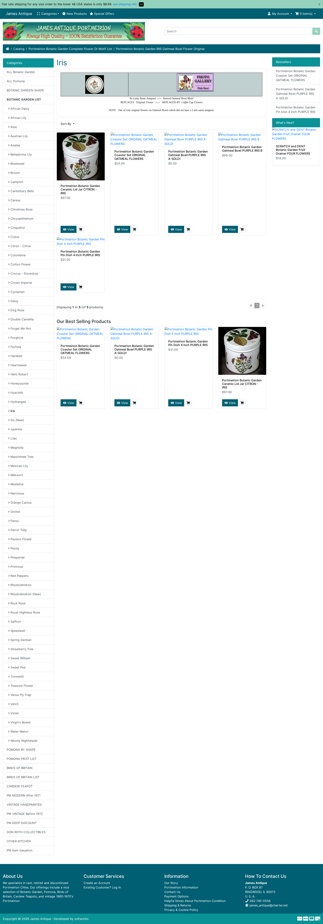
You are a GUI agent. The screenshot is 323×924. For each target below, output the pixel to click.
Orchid (15, 511)
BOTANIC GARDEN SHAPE (25, 90)
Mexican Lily (19, 466)
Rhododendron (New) (25, 594)
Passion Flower (21, 539)
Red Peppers (19, 576)
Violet (14, 713)
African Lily (18, 118)
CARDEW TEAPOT (20, 786)
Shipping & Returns (177, 905)
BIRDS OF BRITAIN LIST (23, 777)
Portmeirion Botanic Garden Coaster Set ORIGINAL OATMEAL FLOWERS (134, 155)
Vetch (14, 704)
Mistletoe (17, 484)
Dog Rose (17, 310)
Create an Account (97, 883)
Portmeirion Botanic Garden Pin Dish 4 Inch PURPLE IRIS (80, 253)
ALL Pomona (16, 81)
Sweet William (20, 658)
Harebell (16, 356)
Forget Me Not (20, 328)
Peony (14, 548)
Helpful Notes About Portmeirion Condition (195, 901)
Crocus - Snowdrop (24, 273)
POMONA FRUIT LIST (21, 759)
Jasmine (16, 429)
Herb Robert (19, 374)
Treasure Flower (21, 686)
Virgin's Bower (20, 722)
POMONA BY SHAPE (21, 749)
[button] (280, 13)
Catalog (18, 49)
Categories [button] (48, 14)
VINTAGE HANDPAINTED (24, 804)
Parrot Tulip (18, 530)
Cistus (14, 237)
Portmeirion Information (181, 887)
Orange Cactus (21, 502)
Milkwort (16, 475)
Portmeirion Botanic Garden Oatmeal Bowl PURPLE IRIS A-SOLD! (188, 155)
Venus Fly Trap (20, 695)
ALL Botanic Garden (21, 72)
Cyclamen (17, 292)
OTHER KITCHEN (19, 841)
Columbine (18, 255)
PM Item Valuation (19, 850)
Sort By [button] (66, 124)
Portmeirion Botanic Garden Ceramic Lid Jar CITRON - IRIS (80, 189)
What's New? (285, 122)
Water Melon (19, 731)
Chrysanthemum (21, 218)
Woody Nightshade (23, 740)
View (70, 229)
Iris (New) (17, 420)
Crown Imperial (21, 283)
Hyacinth (16, 392)
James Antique (19, 13)
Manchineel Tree (21, 457)
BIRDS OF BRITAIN (19, 768)
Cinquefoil (17, 228)
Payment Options (176, 896)
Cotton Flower (20, 264)
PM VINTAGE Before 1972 (25, 814)
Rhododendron (20, 585)
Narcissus (17, 493)
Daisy (14, 301)
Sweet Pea (17, 667)
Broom (15, 173)
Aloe (13, 127)
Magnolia (16, 447)
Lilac (13, 438)
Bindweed (17, 163)
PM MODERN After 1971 (23, 795)
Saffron (15, 621)
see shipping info (125, 4)
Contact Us (172, 892)
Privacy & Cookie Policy (181, 910)
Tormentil (17, 676)
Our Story (171, 883)
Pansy (14, 521)
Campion (16, 182)
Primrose (16, 566)
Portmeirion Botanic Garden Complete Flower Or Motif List (70, 49)
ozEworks (81, 919)
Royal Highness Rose (25, 612)
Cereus (15, 200)
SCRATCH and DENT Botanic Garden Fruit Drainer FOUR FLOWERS (293, 149)
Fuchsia (15, 347)
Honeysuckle (19, 383)
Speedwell (17, 631)
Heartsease (18, 365)
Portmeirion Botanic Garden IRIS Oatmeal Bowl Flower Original (160, 49)
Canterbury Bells (22, 191)
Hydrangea (18, 402)
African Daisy (19, 108)
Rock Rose (17, 603)
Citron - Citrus (20, 246)
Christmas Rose (21, 209)
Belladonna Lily (21, 154)
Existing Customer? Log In (102, 887)
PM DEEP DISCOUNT (22, 823)
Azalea (15, 145)
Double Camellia (22, 319)
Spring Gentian (20, 640)
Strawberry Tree (21, 649)
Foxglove (16, 337)
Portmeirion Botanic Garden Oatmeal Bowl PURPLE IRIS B (242, 148)
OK (141, 4)
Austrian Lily (19, 136)
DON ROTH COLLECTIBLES (26, 832)
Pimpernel (17, 557)
